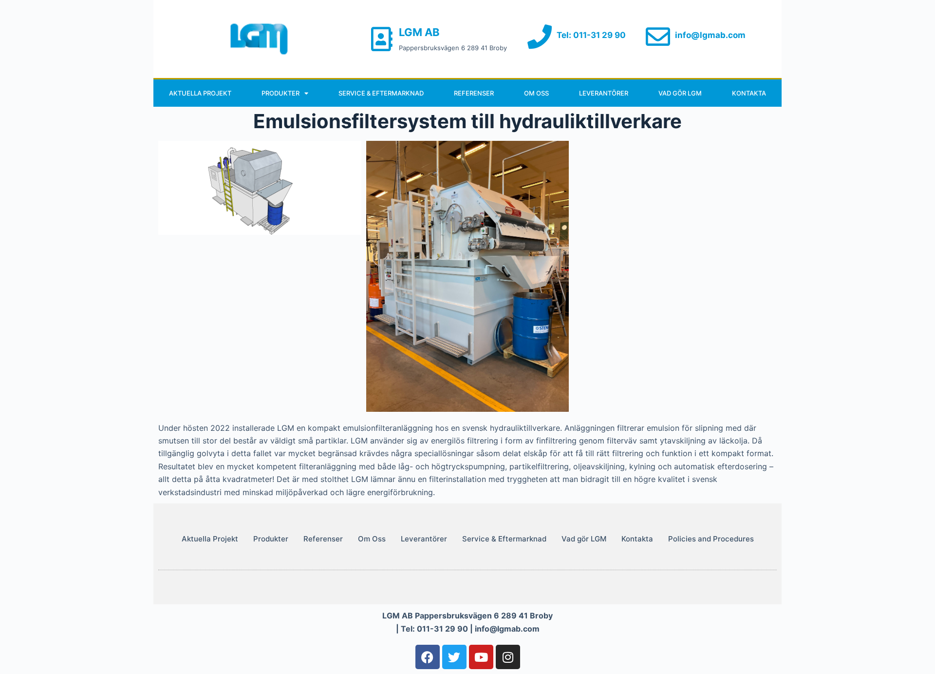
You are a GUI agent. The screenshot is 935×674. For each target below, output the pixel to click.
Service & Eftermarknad (381, 93)
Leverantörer (603, 93)
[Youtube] (481, 657)
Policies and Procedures (711, 538)
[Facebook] (427, 657)
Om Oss (536, 93)
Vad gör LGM (680, 93)
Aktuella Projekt (200, 93)
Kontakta (749, 93)
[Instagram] (508, 657)
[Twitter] (454, 657)
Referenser (474, 93)
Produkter (280, 93)
